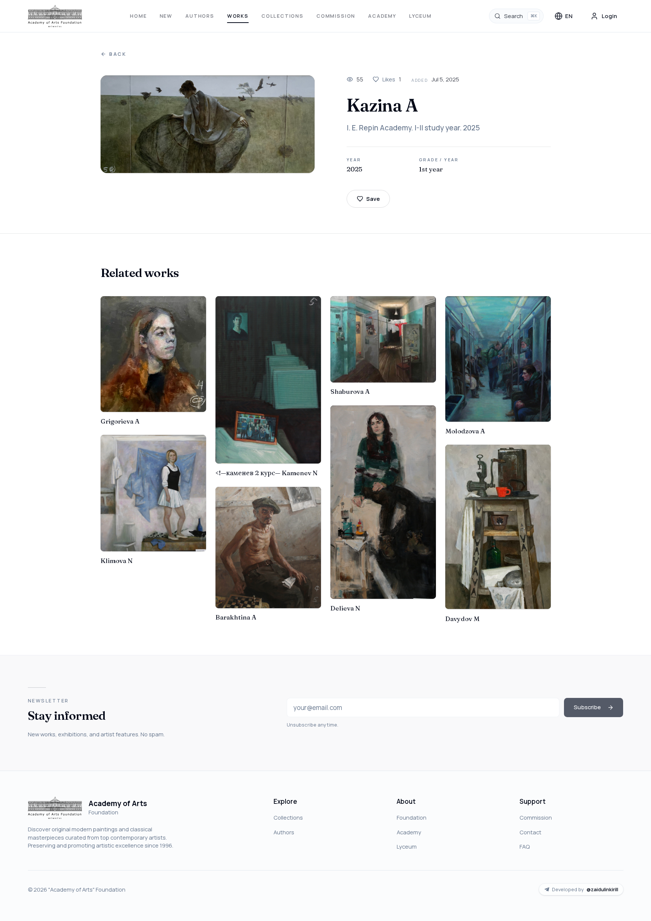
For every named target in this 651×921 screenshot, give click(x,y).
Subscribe (587, 707)
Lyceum (420, 15)
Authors (199, 15)
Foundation (411, 817)
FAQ (525, 846)
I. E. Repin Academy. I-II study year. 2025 (413, 128)
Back (118, 54)
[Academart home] (55, 16)
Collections (282, 15)
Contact (530, 832)
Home (138, 15)
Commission (335, 15)
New (166, 15)
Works (238, 15)
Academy (382, 15)
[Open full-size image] (208, 124)
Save (373, 198)
